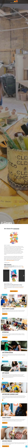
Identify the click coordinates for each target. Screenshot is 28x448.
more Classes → (14, 291)
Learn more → (5, 446)
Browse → (5, 337)
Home (2, 221)
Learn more (2, 400)
